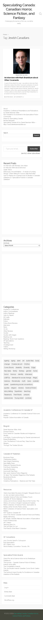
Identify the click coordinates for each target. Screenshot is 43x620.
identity (20, 374)
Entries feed (8, 592)
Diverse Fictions (9, 431)
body (37, 361)
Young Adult (19, 398)
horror (6, 374)
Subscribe (34, 149)
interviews (28, 374)
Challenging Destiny (10, 459)
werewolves (8, 398)
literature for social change (21, 378)
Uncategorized (8, 345)
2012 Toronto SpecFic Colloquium (15, 540)
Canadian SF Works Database (13, 499)
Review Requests (9, 120)
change (7, 364)
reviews (21, 388)
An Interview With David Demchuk (15, 167)
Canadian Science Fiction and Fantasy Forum (18, 497)
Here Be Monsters (9, 469)
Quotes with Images (10, 335)
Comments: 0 (20, 97)
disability (19, 367)
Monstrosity (16, 381)
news (29, 381)
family (15, 371)
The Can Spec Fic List (11, 526)
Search (6, 133)
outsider (36, 381)
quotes (6, 388)
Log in (6, 587)
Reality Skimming (9, 516)
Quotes (6, 333)
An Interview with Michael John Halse (16, 165)
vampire (26, 395)
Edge (33, 367)
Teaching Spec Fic (9, 524)
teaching (27, 391)
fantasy (21, 371)
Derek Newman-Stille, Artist (12, 429)
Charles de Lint (17, 364)
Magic (35, 378)
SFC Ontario (7, 522)
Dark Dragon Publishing (11, 461)
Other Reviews (8, 331)
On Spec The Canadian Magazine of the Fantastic (19, 475)
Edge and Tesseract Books (12, 465)
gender (28, 371)
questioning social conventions (21, 384)
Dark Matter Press (9, 463)
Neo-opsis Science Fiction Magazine (15, 473)
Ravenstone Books (10, 477)
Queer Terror (8, 169)
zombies (28, 398)
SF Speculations (9, 341)
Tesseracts (8, 395)
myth (23, 381)
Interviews (9, 97)
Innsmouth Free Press (10, 471)
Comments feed (9, 596)
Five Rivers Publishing (11, 467)
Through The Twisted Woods (13, 445)
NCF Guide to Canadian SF (12, 513)
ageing (6, 361)
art (23, 361)
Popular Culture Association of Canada (16, 417)
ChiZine (27, 364)
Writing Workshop (9, 349)
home (35, 371)
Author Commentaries (11, 311)
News (5, 327)
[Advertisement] (21, 211)
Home (5, 34)
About (6, 108)
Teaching (6, 343)
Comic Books (9, 367)
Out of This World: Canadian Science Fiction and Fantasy (22, 515)
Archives (6, 243)
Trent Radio (18, 395)
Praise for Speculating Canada (13, 118)
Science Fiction (31, 388)
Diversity (27, 367)
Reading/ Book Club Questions (14, 339)
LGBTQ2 (7, 378)
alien (18, 361)
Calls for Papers (9, 315)
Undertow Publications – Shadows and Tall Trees (19, 481)
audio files (30, 361)
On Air (6, 329)
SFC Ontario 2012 (9, 544)
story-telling (8, 391)
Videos (6, 347)
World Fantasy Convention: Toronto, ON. (17, 546)
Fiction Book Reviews (11, 323)
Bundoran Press (9, 457)
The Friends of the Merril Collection (15, 528)
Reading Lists (8, 337)
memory (7, 381)
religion (13, 388)
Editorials (6, 319)
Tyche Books (8, 479)
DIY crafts (7, 317)
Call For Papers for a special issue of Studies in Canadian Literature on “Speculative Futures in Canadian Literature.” (22, 177)
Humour (13, 374)
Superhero (18, 391)
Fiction (6, 321)
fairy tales (7, 371)
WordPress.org (9, 600)
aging (13, 361)
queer (6, 384)
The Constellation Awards (12, 566)
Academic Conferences (11, 309)
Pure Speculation (9, 542)
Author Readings (9, 313)
